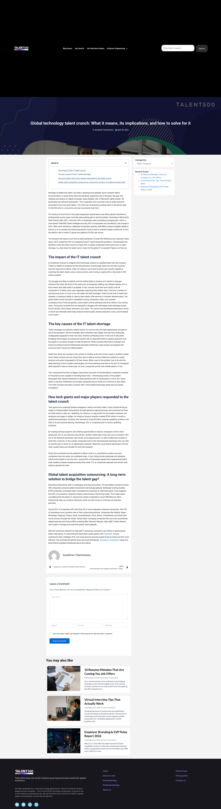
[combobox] (177, 48)
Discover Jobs (109, 775)
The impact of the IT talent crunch (72, 170)
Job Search (79, 48)
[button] (125, 163)
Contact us (181, 780)
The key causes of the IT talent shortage (74, 174)
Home (105, 771)
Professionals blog (111, 785)
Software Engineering (116, 48)
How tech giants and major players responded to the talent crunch (84, 178)
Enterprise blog (109, 780)
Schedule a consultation (109, 540)
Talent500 (108, 534)
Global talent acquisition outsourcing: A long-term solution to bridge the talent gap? (91, 182)
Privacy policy (182, 775)
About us (107, 789)
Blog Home (67, 48)
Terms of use (181, 771)
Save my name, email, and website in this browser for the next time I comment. (83, 634)
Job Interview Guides (95, 48)
